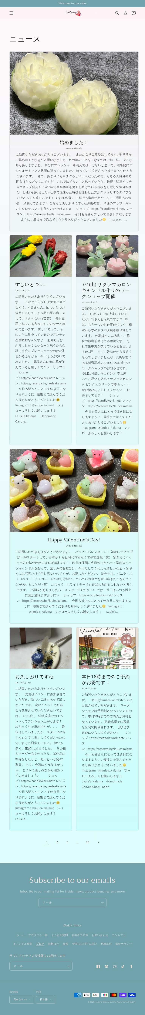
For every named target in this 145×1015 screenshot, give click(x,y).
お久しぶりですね (34, 677)
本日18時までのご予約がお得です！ (106, 680)
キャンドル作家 (22, 943)
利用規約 (106, 943)
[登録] (102, 902)
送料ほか (53, 943)
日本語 (44, 999)
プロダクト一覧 (38, 935)
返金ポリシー (123, 943)
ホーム (20, 935)
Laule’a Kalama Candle (106, 1002)
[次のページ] (98, 842)
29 (87, 842)
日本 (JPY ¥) (20, 999)
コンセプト (119, 935)
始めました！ (74, 142)
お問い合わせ (100, 935)
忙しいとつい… (31, 285)
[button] (11, 13)
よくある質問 (59, 935)
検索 (65, 943)
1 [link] (47, 842)
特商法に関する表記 (84, 943)
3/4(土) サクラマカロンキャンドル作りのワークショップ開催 (106, 290)
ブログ (40, 943)
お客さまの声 (80, 935)
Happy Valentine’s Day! (74, 540)
